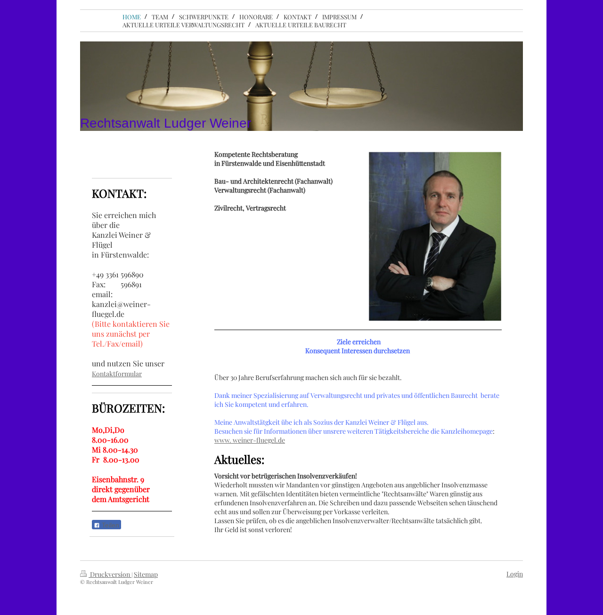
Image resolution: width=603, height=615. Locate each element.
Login (514, 573)
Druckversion (110, 574)
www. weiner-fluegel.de (249, 440)
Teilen (109, 525)
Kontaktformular (117, 373)
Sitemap (146, 574)
